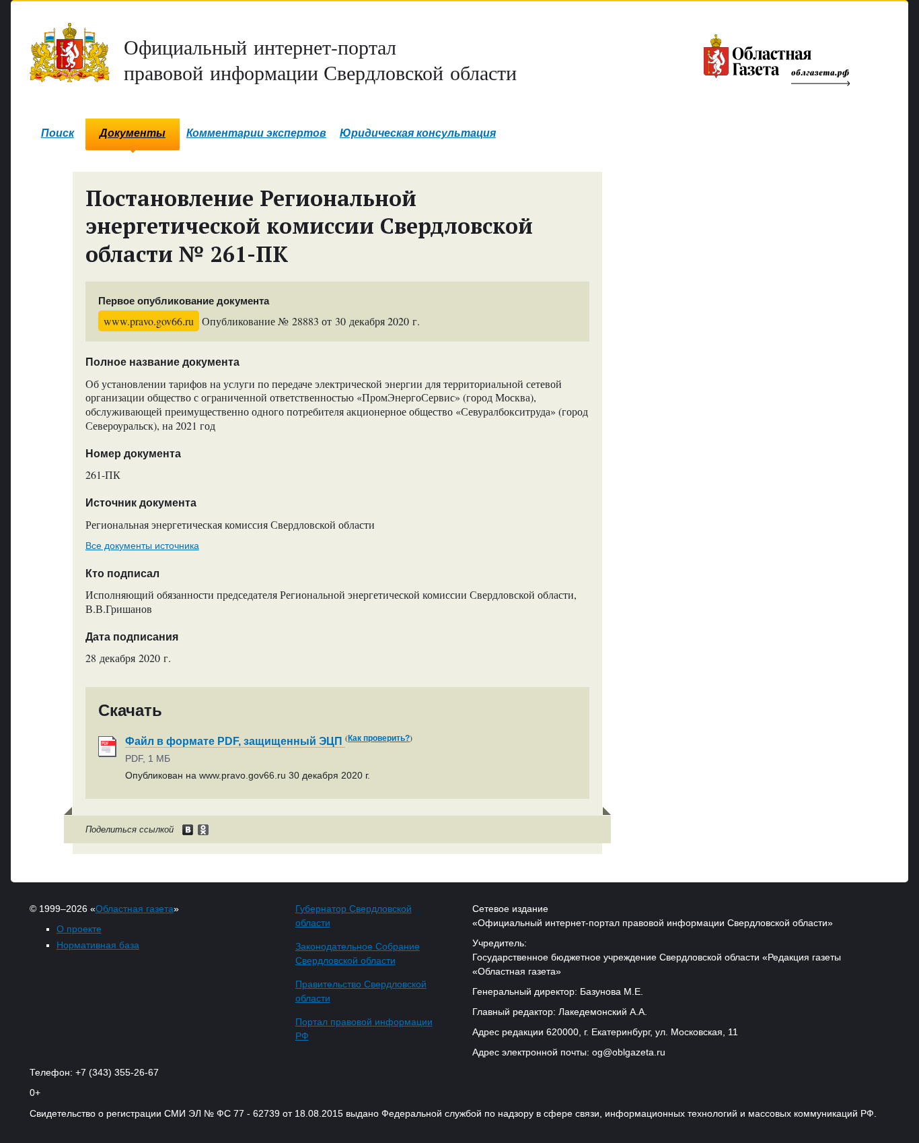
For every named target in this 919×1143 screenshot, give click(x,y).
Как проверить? (379, 738)
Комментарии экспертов (256, 133)
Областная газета (135, 908)
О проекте (79, 928)
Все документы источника (142, 545)
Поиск (57, 133)
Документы (133, 133)
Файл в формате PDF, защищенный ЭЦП (235, 741)
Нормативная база (98, 945)
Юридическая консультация (418, 133)
